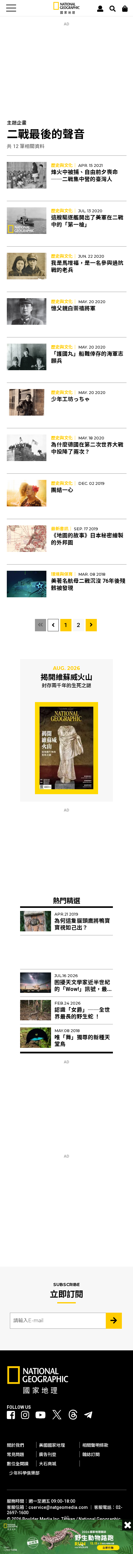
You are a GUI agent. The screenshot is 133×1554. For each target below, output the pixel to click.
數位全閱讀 (17, 1463)
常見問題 (15, 1454)
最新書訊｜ (62, 528)
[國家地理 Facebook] (11, 1415)
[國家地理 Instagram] (25, 1415)
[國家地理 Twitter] (57, 1416)
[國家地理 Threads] (73, 1416)
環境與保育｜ (64, 574)
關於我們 (15, 1445)
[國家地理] (66, 12)
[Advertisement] (66, 65)
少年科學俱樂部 (24, 1473)
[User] (100, 8)
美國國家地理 (52, 1445)
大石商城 (47, 1463)
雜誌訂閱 (91, 1454)
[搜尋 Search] (112, 8)
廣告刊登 (47, 1454)
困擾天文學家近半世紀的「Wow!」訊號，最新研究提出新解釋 (83, 989)
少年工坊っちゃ (70, 399)
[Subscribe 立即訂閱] (114, 1321)
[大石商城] (125, 8)
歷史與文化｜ (64, 165)
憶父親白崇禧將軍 (73, 308)
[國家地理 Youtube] (40, 1415)
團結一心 (62, 490)
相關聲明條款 (95, 1445)
